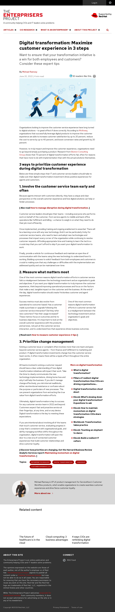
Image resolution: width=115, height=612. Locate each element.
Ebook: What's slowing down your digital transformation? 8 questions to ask (88, 400)
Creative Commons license (29, 575)
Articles (8, 30)
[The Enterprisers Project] (23, 15)
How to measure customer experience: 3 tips (54, 335)
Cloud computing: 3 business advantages (57, 538)
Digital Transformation (63, 462)
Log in (94, 2)
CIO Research (27, 30)
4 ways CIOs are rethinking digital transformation (81, 539)
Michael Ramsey (29, 71)
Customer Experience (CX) (41, 467)
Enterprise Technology (40, 462)
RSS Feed (71, 560)
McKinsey (83, 130)
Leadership (81, 462)
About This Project (85, 30)
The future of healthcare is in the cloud (29, 539)
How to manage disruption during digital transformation (59, 208)
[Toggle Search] (107, 30)
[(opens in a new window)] (101, 16)
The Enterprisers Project (18, 573)
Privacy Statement (61, 607)
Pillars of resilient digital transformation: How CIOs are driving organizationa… (88, 381)
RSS (110, 2)
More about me (42, 493)
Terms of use (76, 607)
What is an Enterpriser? (54, 30)
